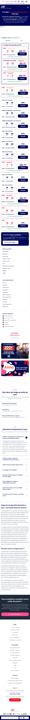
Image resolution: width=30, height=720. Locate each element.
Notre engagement (15, 637)
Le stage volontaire (15, 652)
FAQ (15, 667)
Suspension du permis (15, 647)
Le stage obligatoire (15, 655)
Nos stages (15, 632)
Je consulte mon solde (14, 614)
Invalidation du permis (15, 650)
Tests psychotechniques (15, 660)
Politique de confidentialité (15, 683)
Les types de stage (15, 629)
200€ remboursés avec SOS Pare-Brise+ (16, 56)
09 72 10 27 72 (15, 335)
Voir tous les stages (9, 242)
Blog (15, 665)
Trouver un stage (15, 627)
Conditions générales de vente (15, 680)
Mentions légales (15, 678)
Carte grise (15, 662)
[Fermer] (28, 2)
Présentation (15, 635)
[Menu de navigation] (27, 7)
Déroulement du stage (15, 640)
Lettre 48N (15, 657)
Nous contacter (15, 670)
